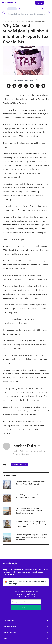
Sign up (39, 3)
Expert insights (10, 21)
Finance (22, 21)
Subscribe (26, 608)
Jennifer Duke (24, 445)
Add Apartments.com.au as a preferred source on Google (27, 582)
